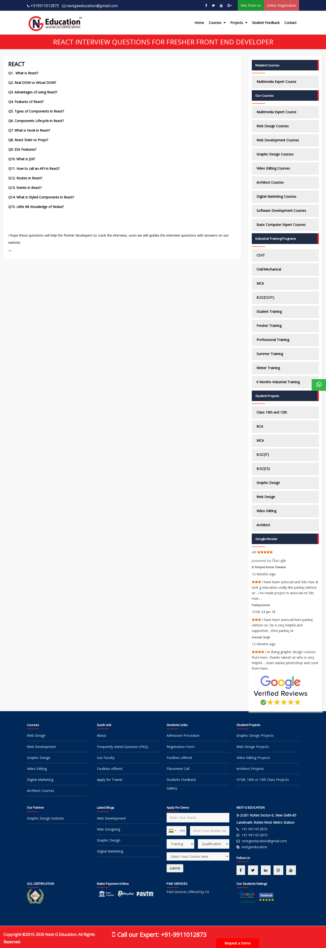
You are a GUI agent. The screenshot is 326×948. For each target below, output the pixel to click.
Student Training (269, 311)
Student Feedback (266, 22)
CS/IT (261, 255)
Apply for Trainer (110, 779)
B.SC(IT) (263, 454)
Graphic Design (268, 482)
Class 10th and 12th (272, 412)
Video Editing (266, 510)
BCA (260, 426)
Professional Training (273, 339)
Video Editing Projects (253, 757)
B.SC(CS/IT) (265, 297)
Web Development (41, 746)
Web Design (266, 496)
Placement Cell (178, 768)
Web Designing (108, 829)
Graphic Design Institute (45, 818)
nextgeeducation (254, 847)
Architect (263, 525)
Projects (237, 22)
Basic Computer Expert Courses (281, 224)
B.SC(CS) (263, 468)
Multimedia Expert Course (276, 81)
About (101, 735)
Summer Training (270, 353)
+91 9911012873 (254, 829)
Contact (290, 22)
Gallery (172, 788)
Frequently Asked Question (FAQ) (122, 746)
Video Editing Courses (273, 168)
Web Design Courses (273, 126)
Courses (215, 22)
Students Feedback (181, 779)
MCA (260, 283)
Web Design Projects (253, 746)
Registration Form (181, 746)
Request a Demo (238, 943)
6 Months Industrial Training (278, 382)
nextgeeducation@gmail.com (92, 5)
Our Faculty (106, 757)
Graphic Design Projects (255, 735)
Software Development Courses (281, 210)
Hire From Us (251, 5)
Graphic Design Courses (275, 154)
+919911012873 (45, 5)
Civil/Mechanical (269, 269)
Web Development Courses (278, 140)
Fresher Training (269, 325)
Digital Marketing (40, 779)
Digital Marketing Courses (276, 196)
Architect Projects (250, 768)
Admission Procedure (183, 735)
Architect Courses (270, 182)
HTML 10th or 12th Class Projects (263, 779)
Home (199, 22)
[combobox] (172, 830)
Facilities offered (109, 768)
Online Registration (281, 5)
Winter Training (268, 367)
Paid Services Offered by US (188, 892)
